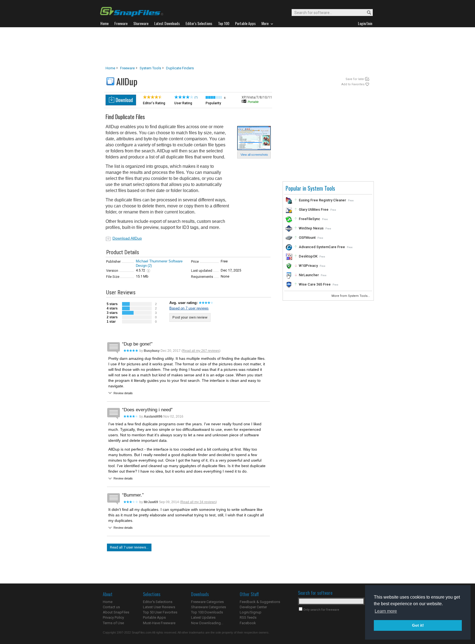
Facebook (248, 623)
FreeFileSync (309, 219)
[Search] (366, 13)
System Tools (150, 68)
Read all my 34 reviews (198, 502)
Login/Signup (250, 612)
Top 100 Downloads (207, 612)
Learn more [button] (386, 611)
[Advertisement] (237, 46)
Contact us (111, 607)
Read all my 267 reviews (201, 351)
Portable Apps (154, 617)
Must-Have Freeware (159, 623)
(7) (196, 97)
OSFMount (307, 237)
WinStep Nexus (311, 228)
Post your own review (190, 317)
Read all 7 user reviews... (129, 547)
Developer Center (253, 607)
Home (110, 68)
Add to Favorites (352, 84)
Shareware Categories (208, 607)
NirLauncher (309, 275)
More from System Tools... (351, 296)
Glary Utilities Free (313, 209)
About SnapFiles (116, 612)
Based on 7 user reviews (189, 308)
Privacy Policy (113, 617)
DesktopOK (308, 256)
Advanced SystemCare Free (322, 247)
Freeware (127, 68)
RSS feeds (248, 617)
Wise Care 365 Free (315, 284)
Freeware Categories (207, 602)
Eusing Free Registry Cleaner (322, 200)
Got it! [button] (418, 625)
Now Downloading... (207, 623)
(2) (150, 266)
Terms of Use (113, 623)
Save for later (355, 79)
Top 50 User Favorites (160, 612)
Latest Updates (203, 617)
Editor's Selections (157, 602)
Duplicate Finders (180, 68)
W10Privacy (308, 266)
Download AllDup (127, 238)
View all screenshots (254, 154)
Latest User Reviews (159, 607)
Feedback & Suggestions (260, 602)
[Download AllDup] (121, 104)
